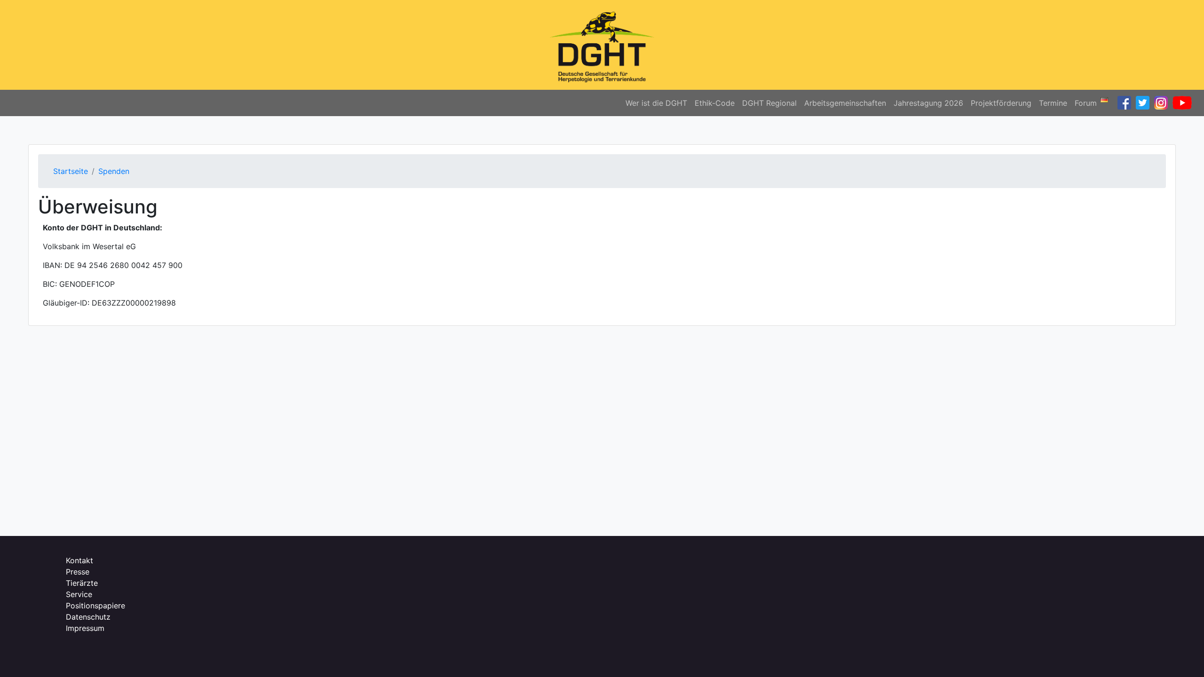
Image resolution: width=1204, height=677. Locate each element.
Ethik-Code (715, 103)
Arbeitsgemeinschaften (845, 103)
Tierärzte (82, 583)
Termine (1053, 103)
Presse (77, 571)
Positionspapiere (95, 605)
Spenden (113, 171)
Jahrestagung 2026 (928, 103)
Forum (1086, 103)
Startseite (70, 171)
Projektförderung (1001, 103)
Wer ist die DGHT (656, 103)
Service (79, 594)
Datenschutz (88, 617)
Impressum (85, 628)
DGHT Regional (769, 103)
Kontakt (79, 560)
